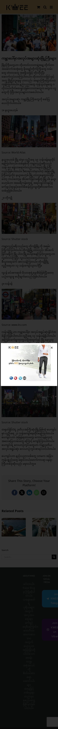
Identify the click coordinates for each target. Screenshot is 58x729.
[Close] (51, 347)
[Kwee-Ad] (29, 346)
